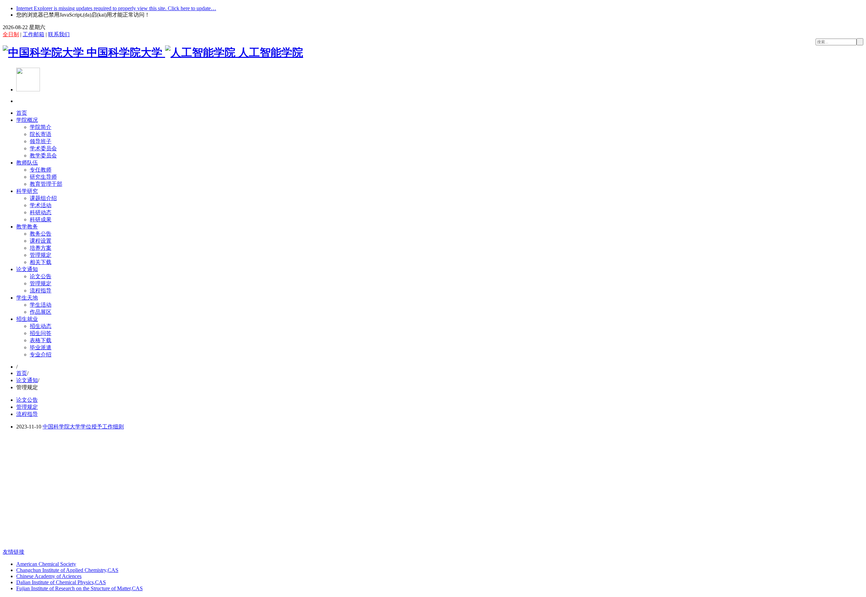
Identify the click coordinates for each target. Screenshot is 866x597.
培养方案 (40, 248)
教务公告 (40, 234)
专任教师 (40, 170)
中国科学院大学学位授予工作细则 (83, 426)
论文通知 (27, 269)
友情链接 (13, 552)
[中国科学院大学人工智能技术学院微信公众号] (28, 89)
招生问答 (40, 333)
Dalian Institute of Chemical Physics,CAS (61, 582)
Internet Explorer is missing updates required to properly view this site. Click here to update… (116, 8)
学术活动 (40, 205)
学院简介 (40, 127)
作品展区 (40, 312)
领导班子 (40, 141)
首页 (21, 113)
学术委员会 (43, 148)
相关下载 (40, 262)
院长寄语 (40, 134)
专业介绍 (40, 354)
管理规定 (40, 255)
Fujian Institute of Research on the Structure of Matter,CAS (79, 588)
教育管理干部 (46, 184)
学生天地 (27, 298)
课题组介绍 (43, 198)
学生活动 (40, 305)
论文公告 (40, 276)
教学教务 (27, 226)
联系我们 (59, 34)
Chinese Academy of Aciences (49, 576)
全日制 (11, 34)
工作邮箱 (33, 34)
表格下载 (40, 340)
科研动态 (40, 212)
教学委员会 (43, 155)
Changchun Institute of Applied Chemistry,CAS (67, 570)
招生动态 (40, 326)
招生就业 (27, 319)
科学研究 (27, 191)
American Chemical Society (46, 564)
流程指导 (40, 290)
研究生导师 (43, 177)
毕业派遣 (40, 347)
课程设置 (40, 241)
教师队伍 (27, 162)
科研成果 (40, 219)
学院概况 (27, 120)
